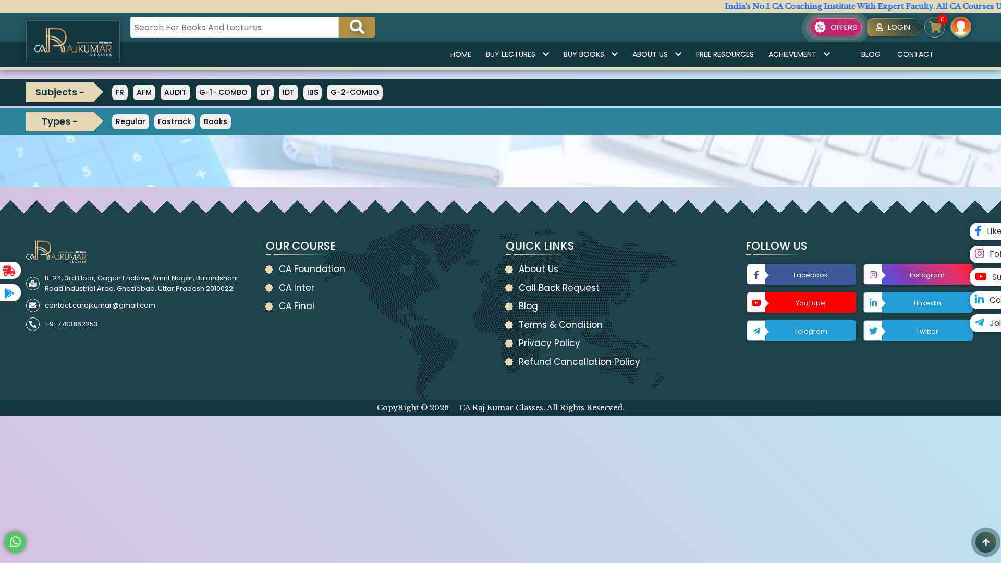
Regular (130, 121)
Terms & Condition (561, 325)
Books (215, 121)
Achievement (792, 54)
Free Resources (725, 54)
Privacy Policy (549, 343)
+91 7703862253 (71, 324)
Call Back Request (559, 288)
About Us (650, 54)
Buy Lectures (510, 54)
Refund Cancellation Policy (579, 362)
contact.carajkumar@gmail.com (100, 305)
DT (265, 92)
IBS (312, 92)
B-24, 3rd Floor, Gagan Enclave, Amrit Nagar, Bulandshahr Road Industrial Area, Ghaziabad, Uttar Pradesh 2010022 (142, 283)
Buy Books (584, 54)
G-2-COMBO (355, 92)
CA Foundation (312, 269)
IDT (289, 92)
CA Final (296, 306)
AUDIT (175, 92)
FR (120, 92)
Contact (915, 54)
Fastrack (174, 121)
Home (460, 54)
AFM (144, 92)
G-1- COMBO (223, 92)
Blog (871, 54)
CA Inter (296, 288)
